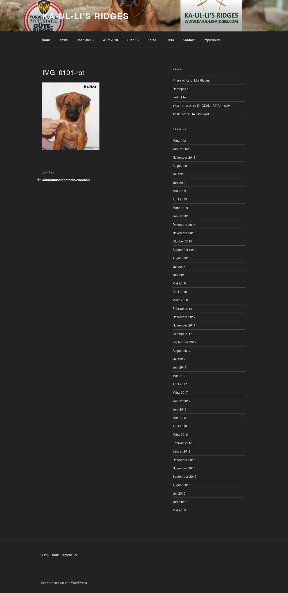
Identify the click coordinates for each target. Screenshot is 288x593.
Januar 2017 (182, 401)
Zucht (131, 40)
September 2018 (184, 249)
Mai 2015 (179, 510)
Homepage (180, 89)
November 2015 (184, 468)
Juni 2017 (180, 367)
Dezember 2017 (184, 317)
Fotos (152, 40)
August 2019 (182, 165)
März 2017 (180, 392)
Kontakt (189, 40)
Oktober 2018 (182, 241)
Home (46, 40)
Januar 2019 (182, 216)
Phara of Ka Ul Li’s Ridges (191, 80)
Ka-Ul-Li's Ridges (85, 16)
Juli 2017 (179, 359)
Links (169, 40)
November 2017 (184, 325)
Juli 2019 (179, 174)
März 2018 (180, 300)
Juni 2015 (180, 502)
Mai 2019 (179, 191)
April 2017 (180, 384)
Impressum (212, 40)
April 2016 (180, 426)
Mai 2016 (179, 417)
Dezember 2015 (184, 460)
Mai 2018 (179, 283)
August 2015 (182, 485)
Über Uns (83, 40)
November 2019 (184, 157)
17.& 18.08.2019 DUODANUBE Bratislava (202, 105)
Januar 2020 (182, 149)
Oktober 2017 (182, 333)
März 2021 (180, 140)
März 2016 (180, 434)
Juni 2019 (180, 182)
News (63, 40)
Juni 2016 (180, 409)
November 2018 (184, 233)
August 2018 (182, 258)
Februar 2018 (182, 308)
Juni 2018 (180, 275)
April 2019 (180, 199)
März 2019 (180, 207)
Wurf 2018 (110, 40)
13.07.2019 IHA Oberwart (191, 114)
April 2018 (180, 291)
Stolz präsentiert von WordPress (64, 582)
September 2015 (184, 476)
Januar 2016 (182, 451)
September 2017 (184, 342)
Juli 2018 (179, 266)
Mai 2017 (179, 375)
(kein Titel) (180, 97)
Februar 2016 (182, 443)
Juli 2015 (179, 493)
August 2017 (182, 350)
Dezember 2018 (184, 224)
